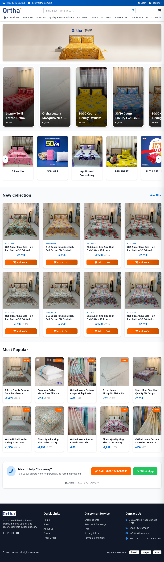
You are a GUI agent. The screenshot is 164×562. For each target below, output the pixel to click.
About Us (48, 528)
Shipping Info (92, 519)
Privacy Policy (92, 533)
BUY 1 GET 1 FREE (101, 17)
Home (47, 519)
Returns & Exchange (95, 524)
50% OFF (40, 17)
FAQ (87, 528)
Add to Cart (22, 262)
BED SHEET (83, 17)
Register (156, 2)
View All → (155, 195)
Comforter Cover (139, 17)
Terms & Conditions (95, 537)
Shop (46, 524)
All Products (12, 17)
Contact (48, 533)
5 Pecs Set (27, 17)
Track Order (50, 537)
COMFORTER (120, 17)
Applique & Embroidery (61, 17)
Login (143, 2)
